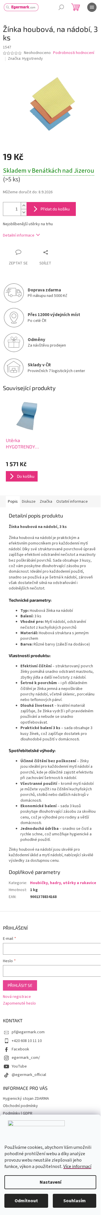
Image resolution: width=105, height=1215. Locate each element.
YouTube (19, 1066)
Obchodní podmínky (20, 1106)
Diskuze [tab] (29, 501)
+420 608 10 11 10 (27, 1041)
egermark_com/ (26, 1058)
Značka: (25, 59)
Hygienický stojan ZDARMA (26, 1099)
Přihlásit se (20, 985)
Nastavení (50, 1182)
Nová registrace (17, 997)
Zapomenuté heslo (19, 1003)
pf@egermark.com (28, 1032)
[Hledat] (61, 7)
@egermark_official (29, 1075)
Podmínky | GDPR (17, 1113)
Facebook (20, 1049)
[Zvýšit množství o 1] (24, 205)
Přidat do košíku (55, 208)
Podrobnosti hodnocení (73, 53)
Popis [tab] (13, 501)
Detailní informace (18, 235)
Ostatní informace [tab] (72, 501)
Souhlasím (74, 1201)
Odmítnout (26, 1201)
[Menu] (92, 7)
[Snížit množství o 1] (24, 212)
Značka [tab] (46, 501)
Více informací (77, 1166)
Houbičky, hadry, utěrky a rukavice (63, 883)
